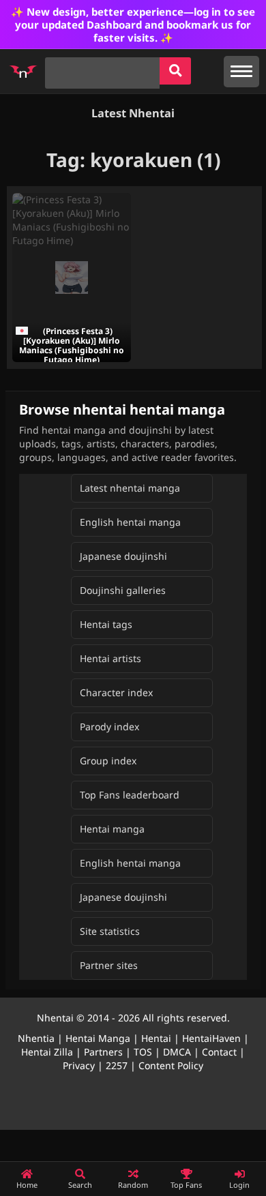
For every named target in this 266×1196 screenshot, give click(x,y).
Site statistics (110, 931)
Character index (116, 692)
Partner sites (109, 965)
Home (27, 1185)
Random (133, 1185)
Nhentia (36, 1038)
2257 (117, 1065)
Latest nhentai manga (130, 487)
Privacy (79, 1065)
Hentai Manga (97, 1038)
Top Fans (186, 1185)
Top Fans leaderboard (129, 794)
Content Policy (170, 1065)
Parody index (109, 726)
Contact (219, 1051)
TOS (143, 1051)
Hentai (156, 1038)
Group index (108, 760)
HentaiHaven (211, 1038)
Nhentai (55, 1017)
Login (239, 1185)
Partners (103, 1051)
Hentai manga (112, 828)
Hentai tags (106, 624)
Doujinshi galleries (123, 590)
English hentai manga (130, 521)
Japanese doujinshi (123, 556)
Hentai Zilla (47, 1051)
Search (80, 1185)
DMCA (177, 1051)
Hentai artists (110, 658)
